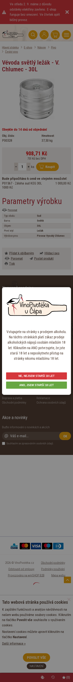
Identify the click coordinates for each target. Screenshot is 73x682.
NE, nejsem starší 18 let (36, 375)
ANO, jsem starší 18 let (36, 385)
